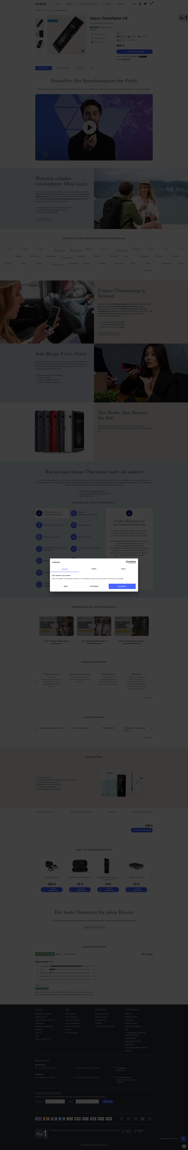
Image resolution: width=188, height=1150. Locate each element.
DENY (66, 586)
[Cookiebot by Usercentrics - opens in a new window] (127, 562)
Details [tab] (94, 569)
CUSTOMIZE (94, 586)
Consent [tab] (65, 569)
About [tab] (123, 569)
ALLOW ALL (122, 586)
